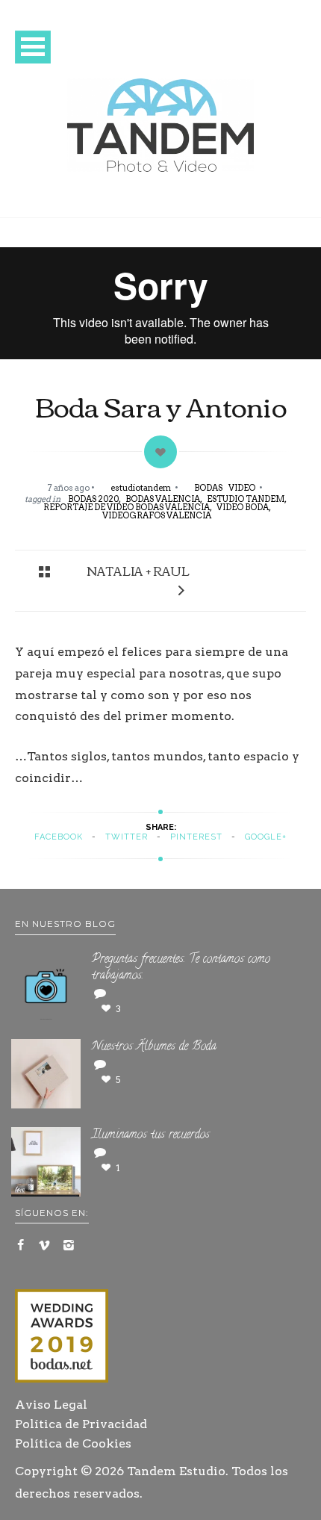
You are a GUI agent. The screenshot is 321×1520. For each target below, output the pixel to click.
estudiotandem (141, 488)
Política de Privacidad (81, 1424)
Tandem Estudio (176, 1471)
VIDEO (241, 488)
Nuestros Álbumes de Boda (154, 1047)
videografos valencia (156, 515)
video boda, (243, 507)
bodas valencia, (163, 499)
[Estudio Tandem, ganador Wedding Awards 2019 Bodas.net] (61, 1338)
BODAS (208, 488)
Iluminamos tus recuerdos (151, 1135)
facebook (58, 837)
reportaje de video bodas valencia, (127, 507)
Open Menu (33, 46)
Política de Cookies (73, 1443)
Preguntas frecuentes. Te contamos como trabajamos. (181, 968)
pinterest (196, 837)
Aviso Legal (51, 1405)
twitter (126, 837)
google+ (266, 837)
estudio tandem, (247, 499)
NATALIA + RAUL (138, 570)
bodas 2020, (94, 499)
